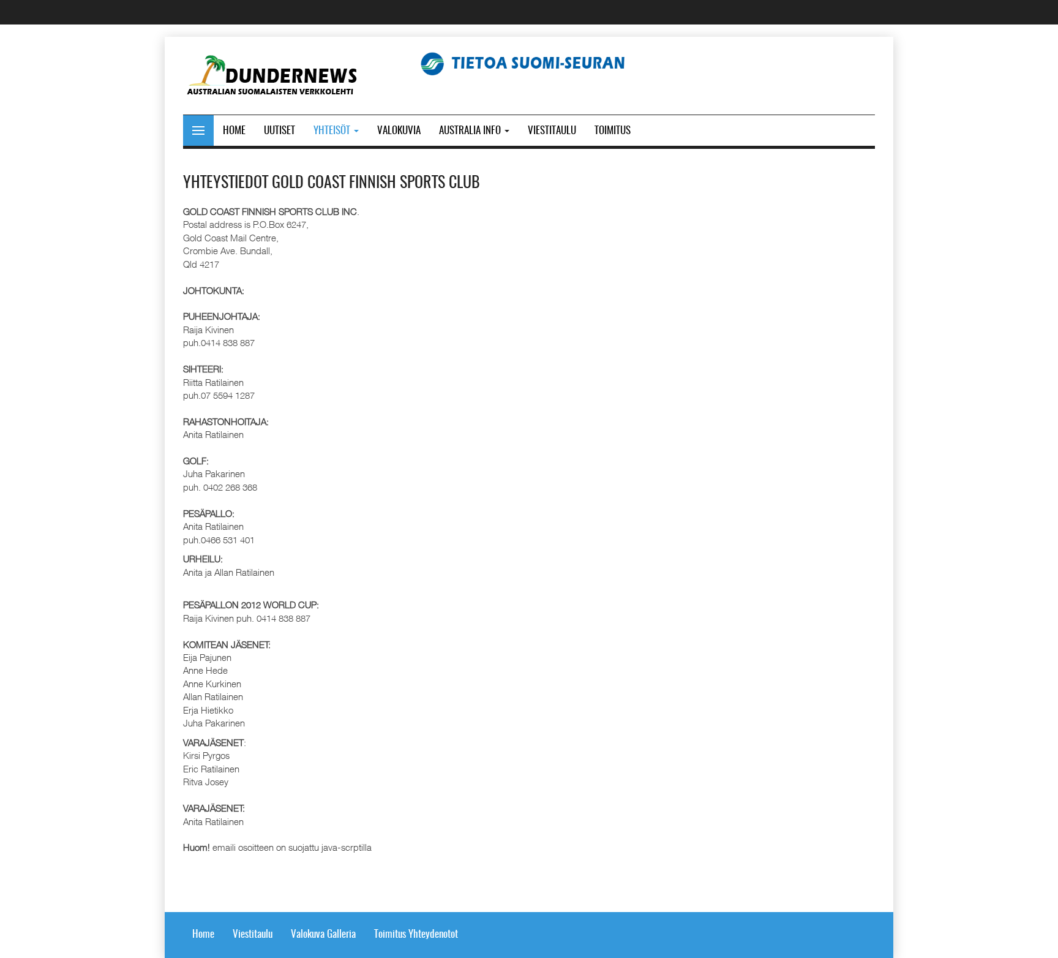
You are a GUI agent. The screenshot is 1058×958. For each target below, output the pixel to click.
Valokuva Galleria (323, 934)
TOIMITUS (613, 131)
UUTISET (279, 131)
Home (203, 934)
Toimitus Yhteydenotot (416, 934)
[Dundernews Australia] (273, 77)
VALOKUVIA (399, 131)
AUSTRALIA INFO (471, 131)
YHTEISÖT (333, 131)
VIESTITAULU (552, 131)
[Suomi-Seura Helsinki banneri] (527, 62)
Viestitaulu (252, 934)
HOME (234, 131)
